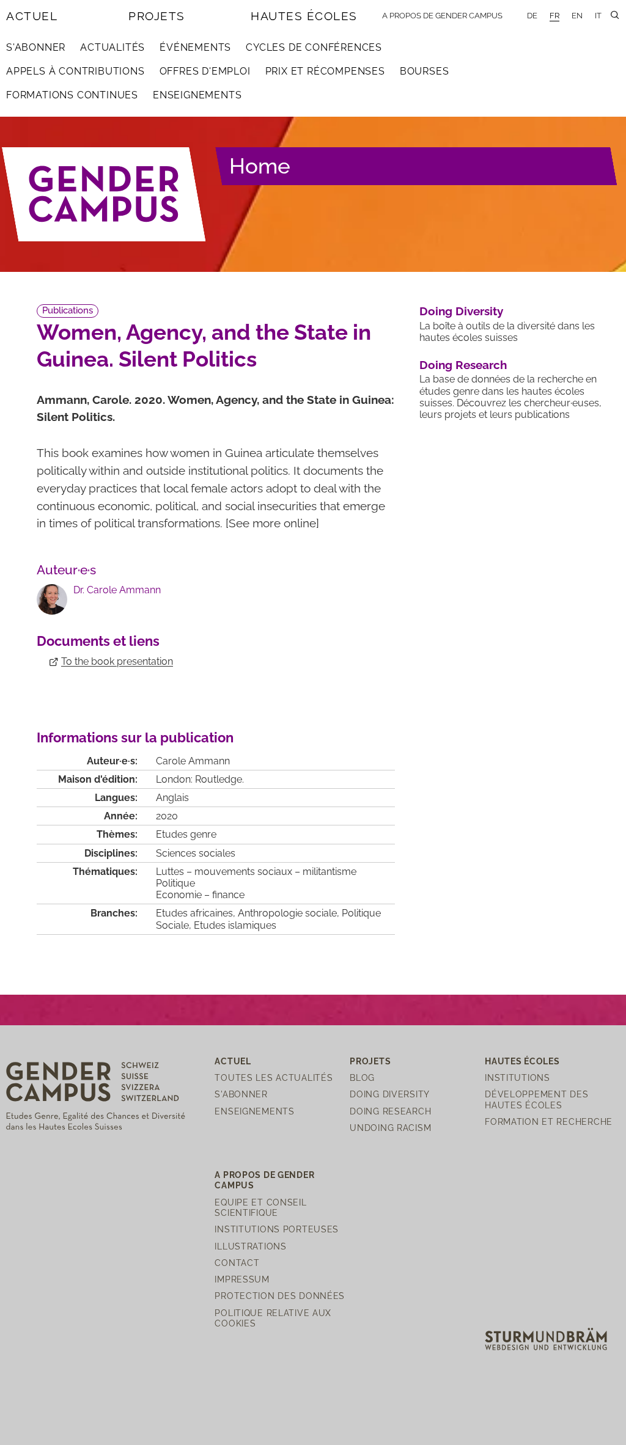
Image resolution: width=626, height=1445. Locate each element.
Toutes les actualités (274, 1077)
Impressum (242, 1279)
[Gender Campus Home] (104, 194)
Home (259, 165)
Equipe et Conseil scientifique (260, 1207)
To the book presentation (117, 661)
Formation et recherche (549, 1121)
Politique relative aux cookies (273, 1318)
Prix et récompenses (325, 71)
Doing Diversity (461, 311)
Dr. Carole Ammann (117, 590)
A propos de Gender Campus (442, 15)
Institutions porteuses (277, 1229)
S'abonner (35, 47)
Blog (362, 1077)
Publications (67, 310)
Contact (237, 1262)
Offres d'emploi (205, 71)
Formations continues (72, 95)
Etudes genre (186, 834)
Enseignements (197, 95)
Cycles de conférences (314, 47)
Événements (195, 47)
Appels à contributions (75, 71)
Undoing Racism (390, 1127)
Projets (156, 16)
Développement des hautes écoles (536, 1099)
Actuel (31, 16)
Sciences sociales (195, 853)
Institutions (517, 1077)
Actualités (112, 47)
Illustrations (250, 1246)
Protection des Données (280, 1295)
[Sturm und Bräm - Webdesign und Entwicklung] (546, 1338)
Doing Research (463, 364)
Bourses (424, 71)
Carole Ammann (193, 761)
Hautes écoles (304, 16)
